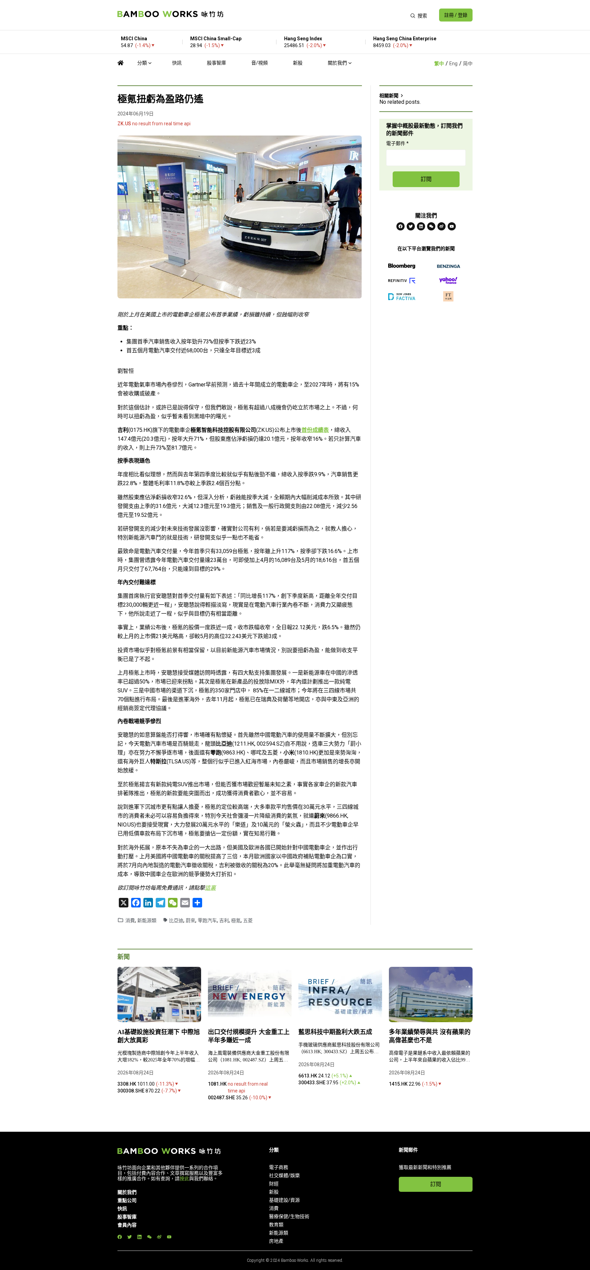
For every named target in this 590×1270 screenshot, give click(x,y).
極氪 (236, 920)
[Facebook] (400, 226)
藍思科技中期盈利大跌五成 (336, 1032)
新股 (298, 63)
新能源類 (146, 920)
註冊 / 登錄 (455, 15)
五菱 (248, 920)
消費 (130, 920)
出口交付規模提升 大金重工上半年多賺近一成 (249, 1036)
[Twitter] (411, 226)
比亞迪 (176, 920)
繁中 (439, 63)
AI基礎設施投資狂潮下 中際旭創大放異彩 (158, 1036)
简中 (468, 63)
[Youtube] (452, 226)
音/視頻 (259, 63)
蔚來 (190, 920)
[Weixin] (431, 226)
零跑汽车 (207, 920)
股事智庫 (216, 63)
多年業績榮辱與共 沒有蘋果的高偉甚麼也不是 (429, 1036)
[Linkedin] (421, 226)
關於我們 (337, 63)
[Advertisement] (317, 15)
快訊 (177, 63)
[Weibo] (441, 226)
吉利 (224, 920)
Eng (453, 63)
